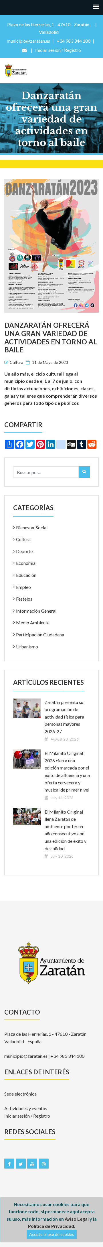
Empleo (23, 587)
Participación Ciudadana (40, 634)
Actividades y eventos (25, 1108)
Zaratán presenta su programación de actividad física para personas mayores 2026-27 (64, 716)
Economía (25, 563)
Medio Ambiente (32, 622)
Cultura (16, 362)
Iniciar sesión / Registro (27, 1115)
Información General (36, 610)
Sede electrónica (20, 1093)
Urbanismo (27, 646)
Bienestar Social (31, 527)
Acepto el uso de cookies (51, 1234)
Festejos (24, 598)
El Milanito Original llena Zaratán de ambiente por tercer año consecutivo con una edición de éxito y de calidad (65, 830)
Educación (26, 575)
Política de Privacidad (51, 1226)
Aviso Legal (77, 1219)
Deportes (25, 551)
